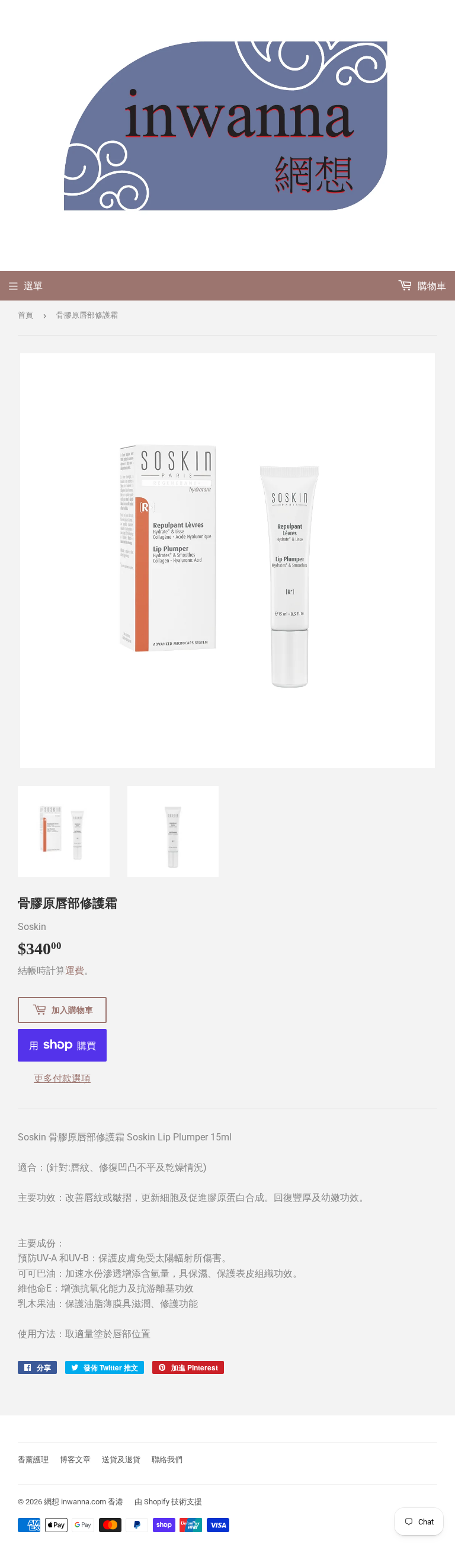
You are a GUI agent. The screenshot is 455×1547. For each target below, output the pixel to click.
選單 (33, 286)
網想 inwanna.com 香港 (83, 1501)
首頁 (25, 315)
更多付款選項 (62, 1078)
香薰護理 (33, 1459)
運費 (74, 970)
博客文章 (75, 1459)
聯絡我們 (167, 1459)
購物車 (430, 286)
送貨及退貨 (121, 1459)
